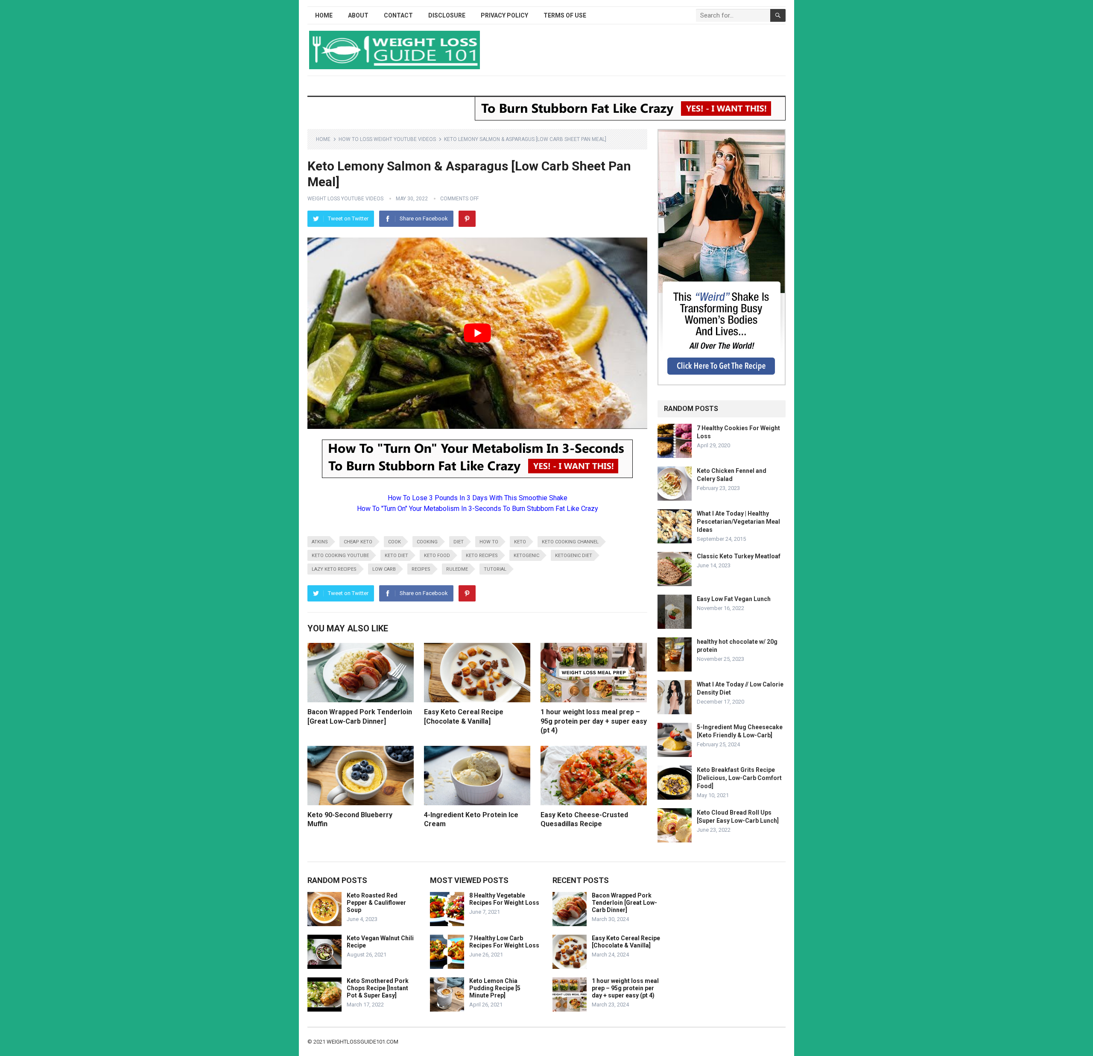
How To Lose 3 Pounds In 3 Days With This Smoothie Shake (477, 498)
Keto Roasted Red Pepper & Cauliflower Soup (376, 902)
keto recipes (482, 555)
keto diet (396, 555)
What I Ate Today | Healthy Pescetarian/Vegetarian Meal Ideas (738, 521)
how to (488, 542)
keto (520, 542)
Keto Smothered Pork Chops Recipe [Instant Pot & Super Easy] (378, 988)
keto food (437, 555)
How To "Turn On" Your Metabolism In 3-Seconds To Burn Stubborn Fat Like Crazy (477, 509)
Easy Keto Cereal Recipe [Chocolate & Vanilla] (626, 942)
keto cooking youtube (340, 555)
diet (458, 542)
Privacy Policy (504, 15)
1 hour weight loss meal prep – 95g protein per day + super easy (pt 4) (594, 721)
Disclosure (446, 15)
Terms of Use (565, 15)
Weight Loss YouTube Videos (345, 199)
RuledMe (457, 569)
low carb (384, 569)
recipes (421, 569)
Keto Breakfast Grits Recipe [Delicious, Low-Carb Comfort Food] (739, 777)
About (358, 15)
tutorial (495, 569)
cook (394, 542)
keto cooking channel (570, 542)
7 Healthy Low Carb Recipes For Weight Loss (504, 942)
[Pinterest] (467, 219)
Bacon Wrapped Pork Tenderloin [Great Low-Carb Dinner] (624, 902)
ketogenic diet (573, 555)
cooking (427, 542)
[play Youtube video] (477, 333)
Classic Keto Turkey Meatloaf (738, 556)
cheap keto (358, 542)
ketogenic (526, 555)
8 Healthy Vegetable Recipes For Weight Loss (504, 899)
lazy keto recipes (334, 569)
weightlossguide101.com (362, 1041)
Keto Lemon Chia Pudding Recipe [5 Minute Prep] (494, 988)
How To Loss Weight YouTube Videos (387, 139)
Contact (398, 15)
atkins (320, 542)
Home (324, 15)
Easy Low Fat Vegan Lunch (734, 598)
